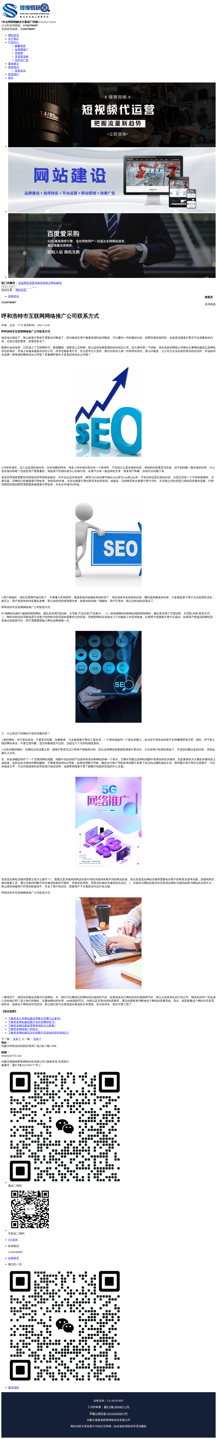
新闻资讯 (13, 296)
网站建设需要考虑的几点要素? (31, 1025)
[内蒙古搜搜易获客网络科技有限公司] (26, 18)
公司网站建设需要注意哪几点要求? (34, 1018)
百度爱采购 (33, 282)
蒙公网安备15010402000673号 (110, 1413)
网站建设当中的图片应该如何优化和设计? (38, 1032)
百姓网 (22, 282)
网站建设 (56, 282)
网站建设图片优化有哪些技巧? (31, 1022)
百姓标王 (45, 282)
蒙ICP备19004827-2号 (116, 1407)
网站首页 (21, 290)
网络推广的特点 (23, 1029)
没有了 (17, 1038)
